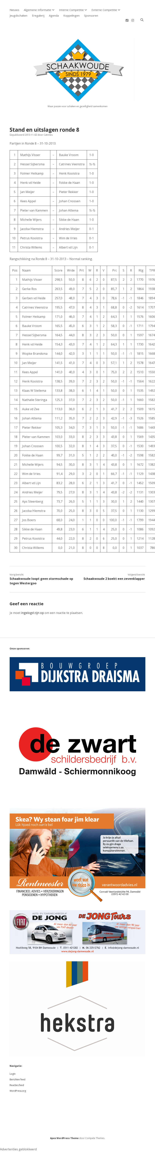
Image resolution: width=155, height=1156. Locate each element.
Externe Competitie (104, 10)
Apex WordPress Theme (64, 1138)
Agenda (54, 15)
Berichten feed (17, 1079)
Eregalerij (38, 15)
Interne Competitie (71, 10)
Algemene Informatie (37, 10)
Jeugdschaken (18, 15)
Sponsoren (91, 15)
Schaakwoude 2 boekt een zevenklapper (114, 579)
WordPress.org (18, 1090)
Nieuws (14, 10)
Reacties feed (17, 1085)
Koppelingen (71, 15)
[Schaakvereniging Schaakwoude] (77, 100)
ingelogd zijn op (32, 613)
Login (13, 1073)
